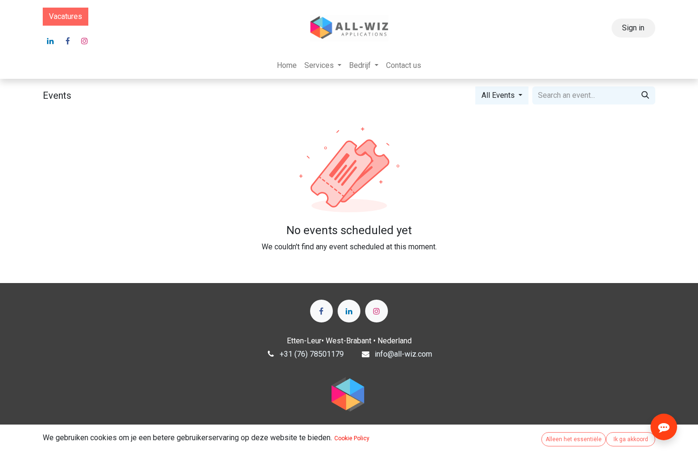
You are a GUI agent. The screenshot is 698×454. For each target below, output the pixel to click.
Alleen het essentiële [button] (574, 439)
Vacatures (65, 16)
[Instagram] (84, 40)
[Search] (645, 95)
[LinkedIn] (50, 40)
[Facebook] (67, 40)
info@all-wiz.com (403, 354)
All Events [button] (499, 95)
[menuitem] (287, 65)
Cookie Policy (351, 438)
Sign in (633, 27)
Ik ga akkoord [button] (630, 439)
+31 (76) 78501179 (312, 354)
